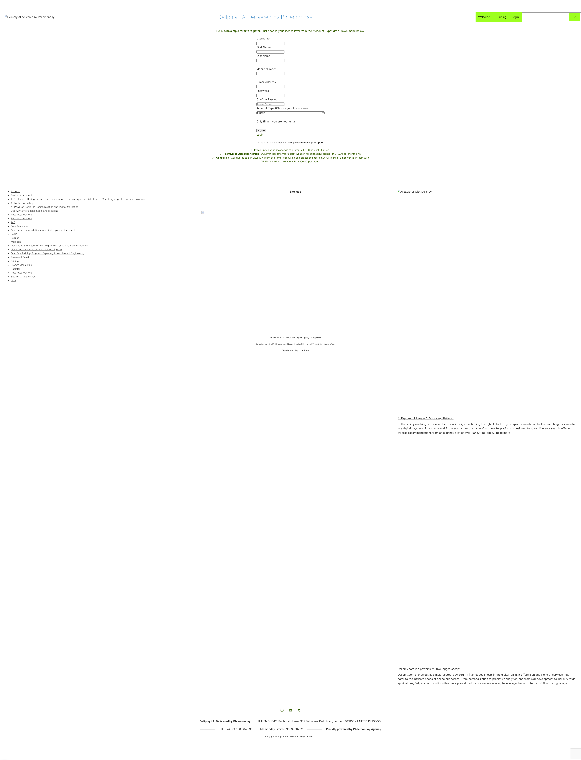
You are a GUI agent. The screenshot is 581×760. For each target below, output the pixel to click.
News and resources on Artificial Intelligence (36, 249)
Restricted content (21, 195)
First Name (263, 47)
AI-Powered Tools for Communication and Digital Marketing (44, 206)
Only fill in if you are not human (276, 121)
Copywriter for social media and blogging (34, 210)
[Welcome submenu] (494, 17)
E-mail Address (266, 82)
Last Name (263, 55)
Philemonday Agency (367, 729)
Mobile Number (266, 69)
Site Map (295, 191)
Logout (15, 237)
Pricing (15, 261)
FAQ (13, 222)
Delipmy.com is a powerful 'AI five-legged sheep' (429, 668)
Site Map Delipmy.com (23, 276)
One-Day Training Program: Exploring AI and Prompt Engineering (47, 253)
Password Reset (20, 257)
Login (260, 134)
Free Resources (19, 226)
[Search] (574, 17)
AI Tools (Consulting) (22, 203)
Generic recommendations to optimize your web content (43, 230)
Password (262, 90)
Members (16, 241)
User (13, 280)
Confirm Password (268, 99)
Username (262, 38)
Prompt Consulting (21, 264)
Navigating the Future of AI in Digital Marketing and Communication (49, 245)
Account (15, 191)
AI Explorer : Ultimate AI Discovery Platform (425, 418)
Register (15, 268)
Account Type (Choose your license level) (283, 108)
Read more (503, 432)
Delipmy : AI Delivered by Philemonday (265, 17)
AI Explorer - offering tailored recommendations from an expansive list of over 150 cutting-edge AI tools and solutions (78, 199)
